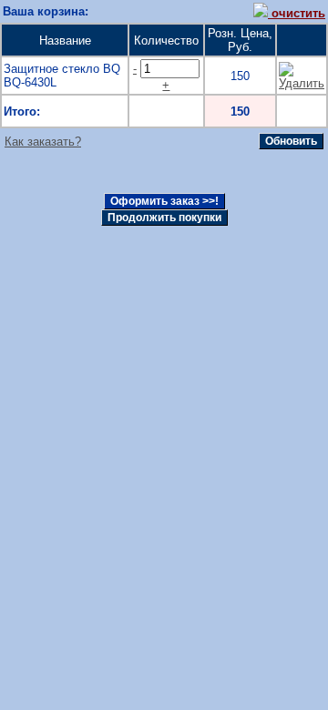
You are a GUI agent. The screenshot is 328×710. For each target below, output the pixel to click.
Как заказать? (43, 141)
